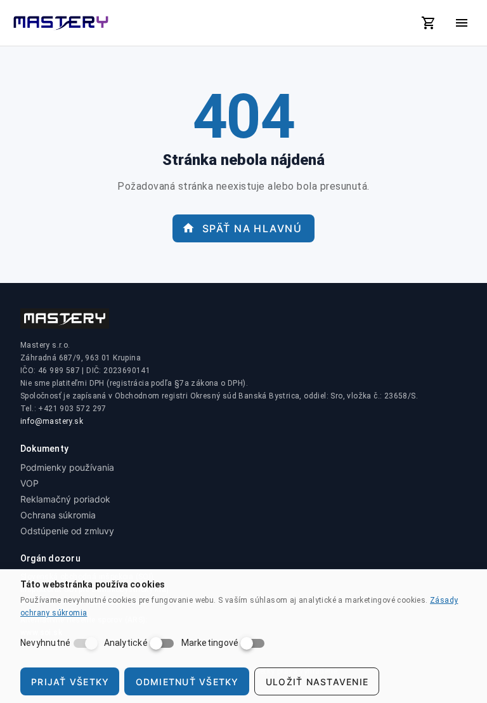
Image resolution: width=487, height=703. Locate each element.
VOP (29, 483)
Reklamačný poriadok (65, 499)
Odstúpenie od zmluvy (67, 530)
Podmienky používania (67, 467)
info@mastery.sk (51, 421)
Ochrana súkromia (58, 514)
